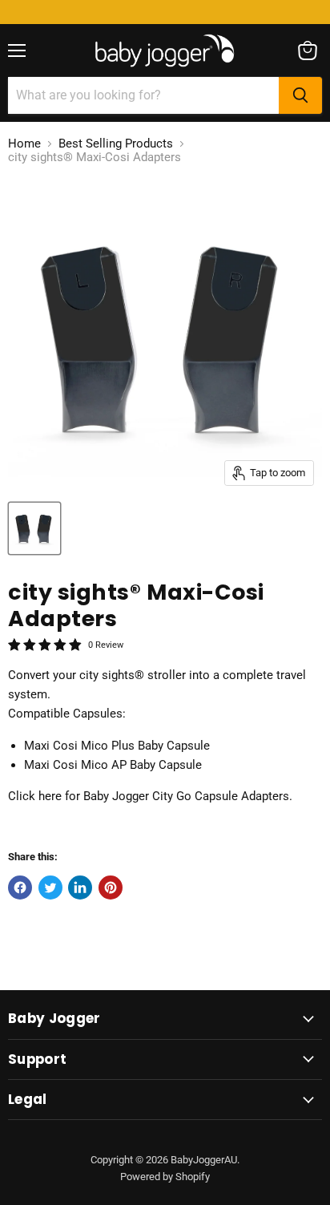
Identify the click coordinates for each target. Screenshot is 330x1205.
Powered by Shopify (165, 1177)
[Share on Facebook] (20, 887)
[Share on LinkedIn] (80, 887)
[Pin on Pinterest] (111, 887)
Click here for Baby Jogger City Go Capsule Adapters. (150, 796)
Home (24, 144)
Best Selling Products (115, 144)
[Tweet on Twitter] (50, 887)
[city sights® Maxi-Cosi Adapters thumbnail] (34, 528)
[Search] (300, 95)
